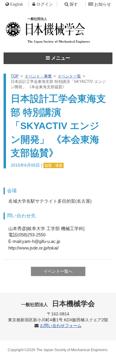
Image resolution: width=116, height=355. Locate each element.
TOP (15, 76)
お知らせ (102, 4)
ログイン (44, 4)
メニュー (60, 58)
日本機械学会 (58, 304)
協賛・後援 (53, 165)
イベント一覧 (69, 76)
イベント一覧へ (58, 271)
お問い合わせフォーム (60, 325)
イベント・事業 (38, 76)
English (16, 4)
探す (74, 4)
